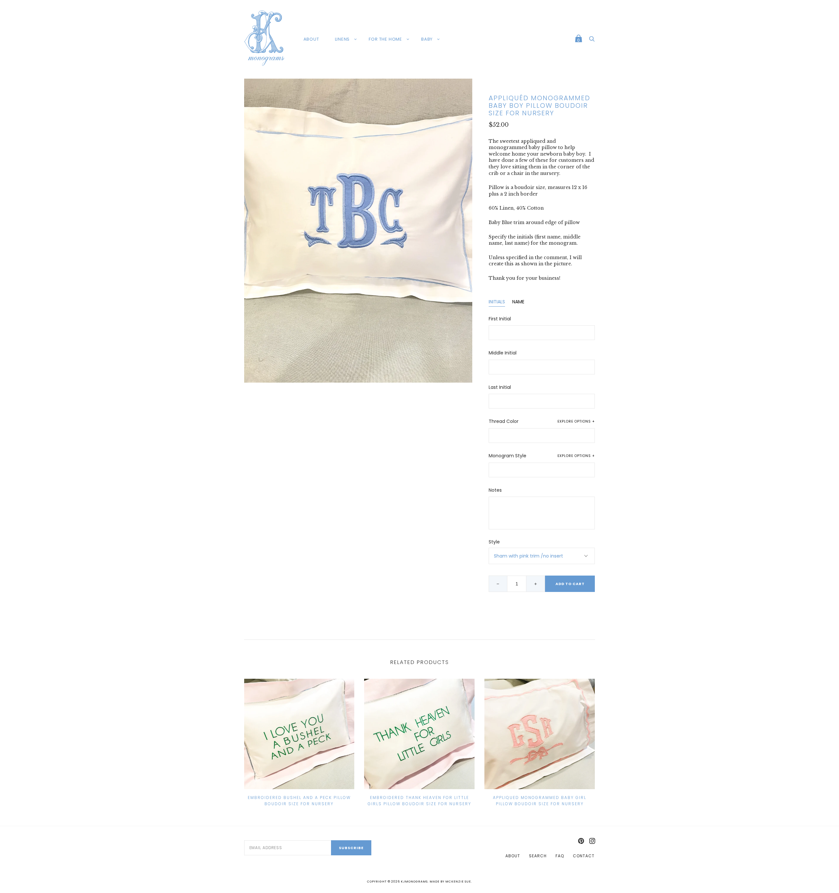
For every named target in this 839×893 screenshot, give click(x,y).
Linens (342, 39)
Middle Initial (503, 353)
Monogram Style (542, 456)
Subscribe (351, 847)
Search (538, 856)
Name (518, 301)
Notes (495, 490)
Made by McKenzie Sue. (451, 882)
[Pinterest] (581, 841)
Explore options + (576, 421)
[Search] (592, 40)
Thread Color (542, 421)
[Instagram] (592, 841)
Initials (497, 301)
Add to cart (570, 583)
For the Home (385, 39)
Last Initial (500, 387)
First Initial (500, 319)
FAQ (560, 856)
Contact (584, 856)
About (311, 39)
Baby (427, 39)
